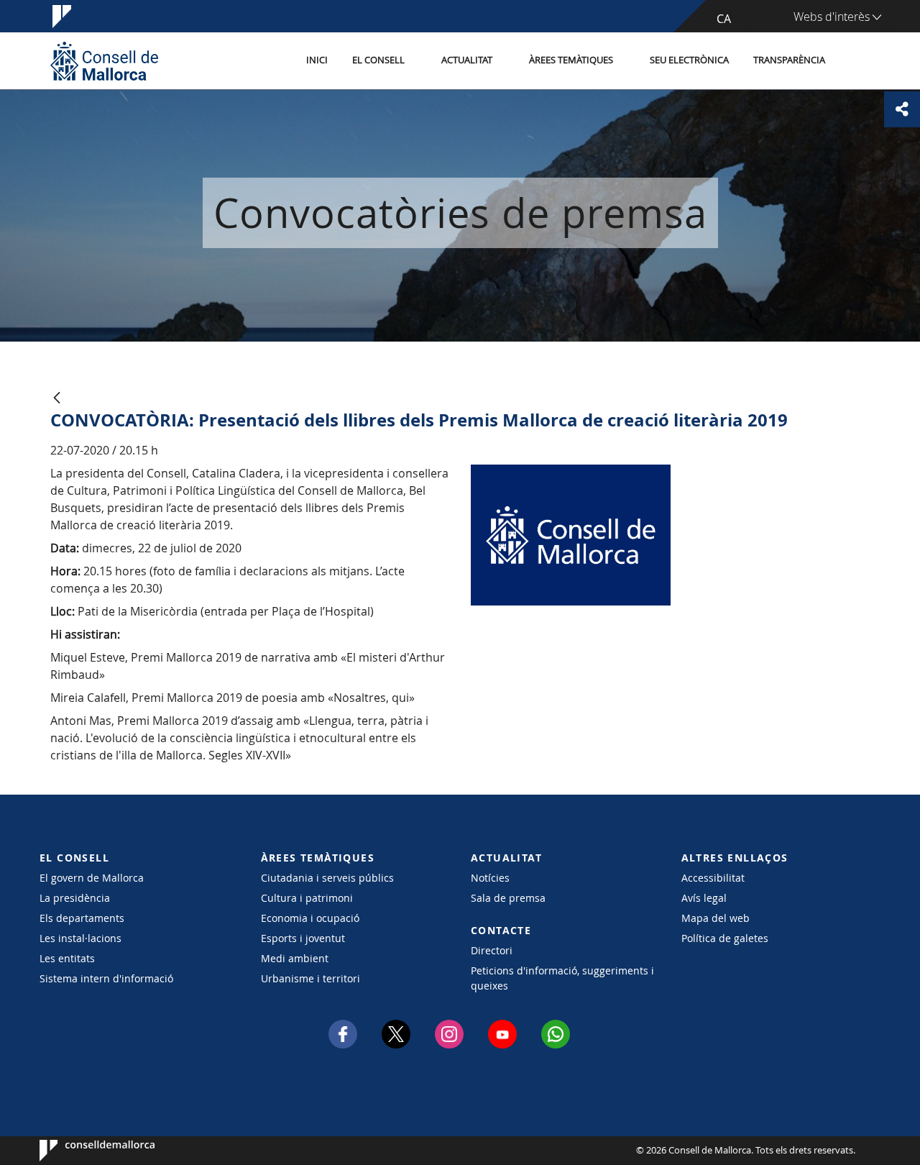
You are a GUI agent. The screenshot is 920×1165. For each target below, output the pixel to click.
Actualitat (466, 60)
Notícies (490, 878)
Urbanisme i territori (310, 978)
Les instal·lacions (80, 938)
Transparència (789, 60)
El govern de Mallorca (92, 878)
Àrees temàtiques (571, 60)
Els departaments (82, 918)
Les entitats (67, 958)
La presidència (75, 898)
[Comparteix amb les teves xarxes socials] (902, 109)
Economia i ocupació (310, 918)
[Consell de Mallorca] (104, 61)
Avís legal (704, 898)
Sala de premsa (508, 898)
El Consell (378, 60)
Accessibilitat (713, 878)
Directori (491, 950)
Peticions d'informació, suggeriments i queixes (562, 978)
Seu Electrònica (689, 60)
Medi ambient (294, 958)
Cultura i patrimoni (307, 898)
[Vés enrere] (56, 398)
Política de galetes (724, 938)
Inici (317, 60)
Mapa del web (715, 918)
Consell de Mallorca (83, 1150)
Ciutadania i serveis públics (327, 878)
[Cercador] (853, 61)
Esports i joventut (303, 938)
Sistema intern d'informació (106, 978)
